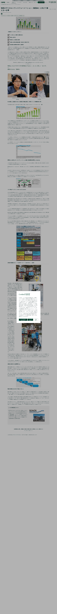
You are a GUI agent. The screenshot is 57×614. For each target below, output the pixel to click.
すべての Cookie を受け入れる (23, 320)
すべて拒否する (30, 320)
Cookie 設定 (36, 320)
